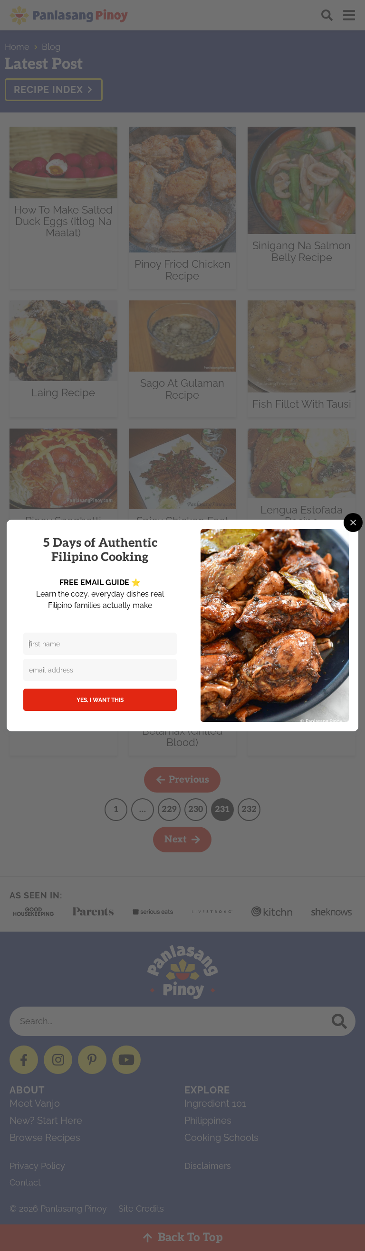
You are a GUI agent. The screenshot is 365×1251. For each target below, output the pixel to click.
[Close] (353, 522)
